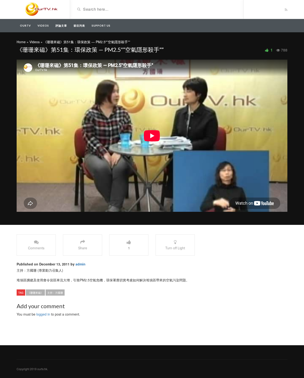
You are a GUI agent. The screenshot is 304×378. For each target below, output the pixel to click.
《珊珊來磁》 (35, 292)
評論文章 (61, 25)
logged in (43, 314)
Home (21, 41)
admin (81, 264)
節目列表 (79, 25)
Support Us (101, 25)
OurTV (25, 25)
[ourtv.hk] (41, 9)
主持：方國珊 (55, 292)
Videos (43, 25)
